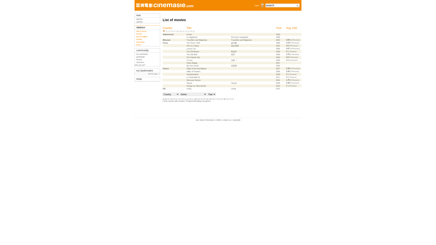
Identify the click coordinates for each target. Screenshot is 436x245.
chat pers (140, 62)
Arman (189, 34)
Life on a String (192, 46)
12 (186, 31)
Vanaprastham (192, 74)
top (197, 120)
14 (191, 31)
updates (139, 22)
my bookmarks (144, 70)
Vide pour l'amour (193, 80)
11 (183, 31)
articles (139, 39)
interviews (140, 42)
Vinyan (189, 83)
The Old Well (191, 54)
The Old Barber (192, 52)
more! (138, 45)
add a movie (141, 31)
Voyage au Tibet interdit (196, 86)
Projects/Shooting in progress (198, 101)
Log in (256, 5)
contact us (226, 120)
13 (188, 31)
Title (189, 28)
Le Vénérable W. (193, 77)
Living (188, 89)
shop (139, 79)
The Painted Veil (193, 57)
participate (140, 57)
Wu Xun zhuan (192, 66)
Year (279, 28)
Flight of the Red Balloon (196, 69)
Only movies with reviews (174, 101)
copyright (236, 120)
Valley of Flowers (193, 71)
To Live (189, 60)
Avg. (289, 28)
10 (181, 31)
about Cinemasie (207, 120)
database (140, 27)
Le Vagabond (191, 37)
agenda (139, 19)
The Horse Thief (193, 43)
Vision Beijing (191, 63)
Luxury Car (191, 49)
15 (193, 31)
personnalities (142, 37)
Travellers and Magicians (196, 40)
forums (139, 60)
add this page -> (154, 74)
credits (218, 120)
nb (294, 28)
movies (139, 34)
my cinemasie (142, 54)
